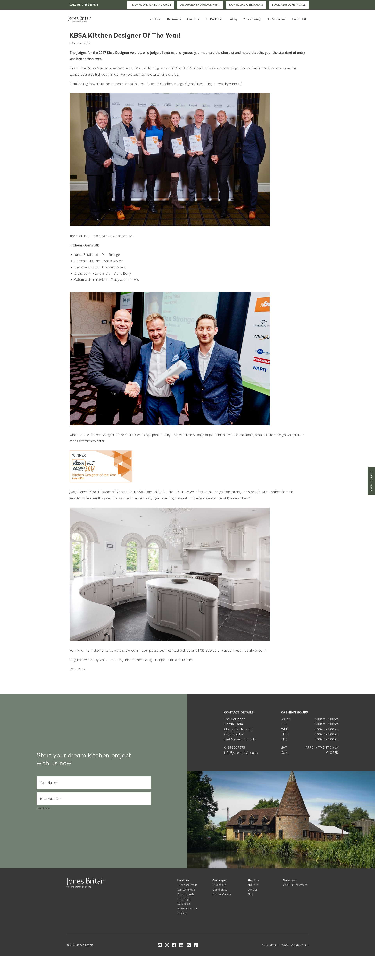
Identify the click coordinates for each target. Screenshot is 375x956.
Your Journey (252, 19)
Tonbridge (183, 899)
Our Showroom (277, 19)
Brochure (246, 4)
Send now (44, 808)
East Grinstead (186, 889)
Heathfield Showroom (249, 650)
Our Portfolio (213, 19)
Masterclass (219, 889)
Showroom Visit (200, 4)
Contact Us (299, 19)
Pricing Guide (151, 4)
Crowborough (185, 894)
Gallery (233, 19)
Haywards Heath (187, 908)
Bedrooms (174, 19)
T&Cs (285, 945)
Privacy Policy (270, 945)
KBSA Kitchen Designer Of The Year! (125, 35)
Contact (252, 889)
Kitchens (156, 19)
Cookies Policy (300, 945)
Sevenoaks (184, 903)
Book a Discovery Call (289, 4)
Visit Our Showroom (295, 885)
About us (253, 885)
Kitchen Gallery (221, 894)
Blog (250, 894)
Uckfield (182, 913)
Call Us (84, 4)
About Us (193, 19)
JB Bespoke (219, 885)
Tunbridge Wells (187, 885)
